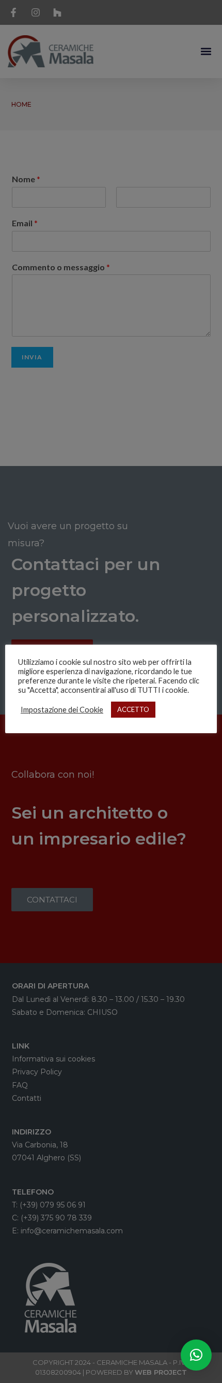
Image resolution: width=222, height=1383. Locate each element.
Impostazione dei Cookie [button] (62, 709)
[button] (196, 1355)
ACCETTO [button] (133, 709)
